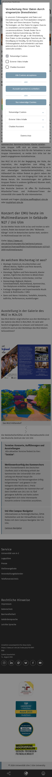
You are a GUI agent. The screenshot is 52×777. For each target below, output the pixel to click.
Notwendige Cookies (19, 56)
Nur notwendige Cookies (26, 102)
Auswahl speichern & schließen (26, 89)
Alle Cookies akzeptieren (25, 75)
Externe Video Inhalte (19, 62)
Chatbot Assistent (17, 67)
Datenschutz (26, 136)
